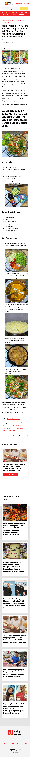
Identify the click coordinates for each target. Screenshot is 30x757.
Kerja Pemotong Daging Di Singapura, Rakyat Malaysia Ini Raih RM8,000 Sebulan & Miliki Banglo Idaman (14, 672)
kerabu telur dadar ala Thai (12, 435)
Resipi (6, 19)
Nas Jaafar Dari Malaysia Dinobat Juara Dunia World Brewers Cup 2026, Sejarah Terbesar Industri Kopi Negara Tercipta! (14, 603)
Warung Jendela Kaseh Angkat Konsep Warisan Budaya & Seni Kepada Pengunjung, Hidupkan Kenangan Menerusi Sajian (13, 566)
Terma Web (25, 739)
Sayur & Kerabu (15, 48)
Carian (24, 9)
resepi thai (4, 437)
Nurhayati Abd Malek (13, 419)
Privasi (19, 739)
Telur (20, 48)
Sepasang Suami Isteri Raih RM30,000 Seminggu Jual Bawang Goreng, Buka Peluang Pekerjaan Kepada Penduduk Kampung (13, 708)
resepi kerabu (23, 435)
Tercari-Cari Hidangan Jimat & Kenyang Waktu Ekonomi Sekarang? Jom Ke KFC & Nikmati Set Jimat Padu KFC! (14, 467)
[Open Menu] (2, 3)
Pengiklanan (11, 739)
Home (3, 19)
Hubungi (4, 739)
